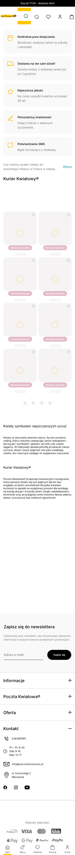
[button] (26, 16)
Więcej (67, 166)
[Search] (36, 17)
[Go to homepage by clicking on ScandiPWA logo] (6, 16)
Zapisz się (59, 654)
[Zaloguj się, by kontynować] (33, 214)
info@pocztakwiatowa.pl (28, 764)
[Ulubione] (48, 17)
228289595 (19, 738)
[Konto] (60, 17)
